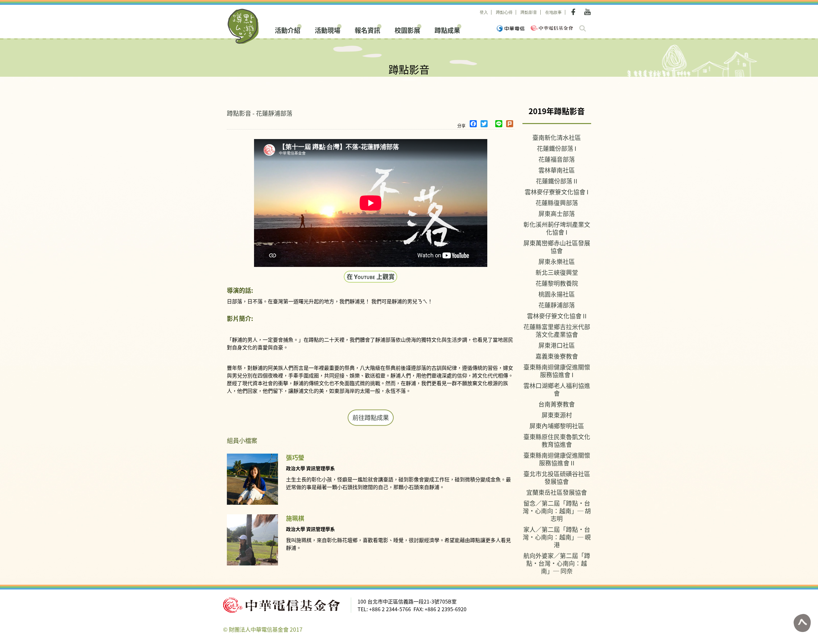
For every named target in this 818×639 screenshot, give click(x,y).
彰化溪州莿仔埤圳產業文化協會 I (556, 228)
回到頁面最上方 (802, 623)
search (582, 28)
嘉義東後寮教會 (557, 356)
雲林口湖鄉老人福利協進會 (556, 389)
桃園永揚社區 (556, 294)
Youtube (587, 12)
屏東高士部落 (556, 213)
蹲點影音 (529, 12)
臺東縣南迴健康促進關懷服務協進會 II (556, 459)
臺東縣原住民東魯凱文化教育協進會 (556, 440)
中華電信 (510, 28)
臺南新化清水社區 (556, 137)
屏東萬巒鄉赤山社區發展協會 (556, 246)
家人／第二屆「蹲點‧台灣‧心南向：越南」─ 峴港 (557, 537)
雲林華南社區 (556, 170)
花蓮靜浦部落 (556, 304)
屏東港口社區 (556, 345)
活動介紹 (287, 30)
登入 (484, 12)
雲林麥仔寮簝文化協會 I (557, 191)
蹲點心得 (504, 12)
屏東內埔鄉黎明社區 (556, 425)
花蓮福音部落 (556, 159)
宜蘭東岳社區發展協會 (556, 492)
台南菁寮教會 (556, 404)
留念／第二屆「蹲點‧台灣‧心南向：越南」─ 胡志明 (557, 511)
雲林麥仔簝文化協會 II (557, 315)
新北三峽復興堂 (557, 272)
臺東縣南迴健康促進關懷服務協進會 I (556, 370)
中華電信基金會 (552, 28)
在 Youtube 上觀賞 (371, 276)
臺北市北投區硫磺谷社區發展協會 (556, 477)
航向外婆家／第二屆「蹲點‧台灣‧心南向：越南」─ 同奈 (556, 563)
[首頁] (243, 26)
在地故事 (553, 12)
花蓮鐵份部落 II (556, 180)
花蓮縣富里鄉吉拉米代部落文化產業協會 (556, 330)
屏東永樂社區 (556, 261)
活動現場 (327, 30)
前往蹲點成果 (370, 417)
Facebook (574, 12)
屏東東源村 (557, 414)
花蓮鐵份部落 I (556, 148)
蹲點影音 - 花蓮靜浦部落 (259, 113)
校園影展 (407, 30)
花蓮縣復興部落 (557, 202)
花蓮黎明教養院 (557, 283)
